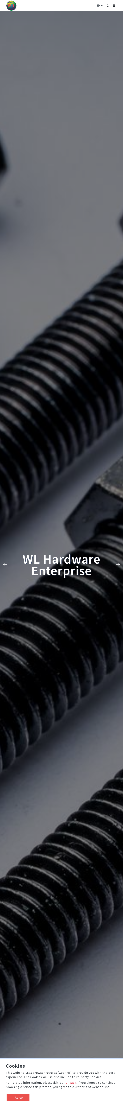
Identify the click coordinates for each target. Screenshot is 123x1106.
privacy (70, 1082)
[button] (5, 564)
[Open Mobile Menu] (114, 5)
